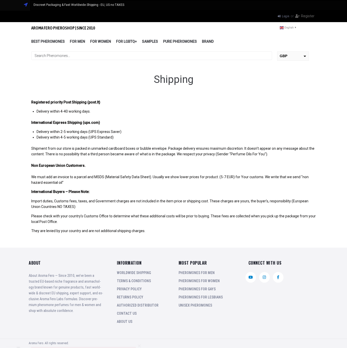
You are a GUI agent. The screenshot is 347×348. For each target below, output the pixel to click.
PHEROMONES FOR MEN (197, 273)
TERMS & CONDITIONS (134, 281)
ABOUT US (124, 322)
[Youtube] (250, 277)
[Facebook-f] (278, 277)
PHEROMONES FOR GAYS (197, 289)
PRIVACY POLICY (129, 289)
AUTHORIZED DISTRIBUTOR (138, 305)
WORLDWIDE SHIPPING (134, 273)
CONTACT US (127, 313)
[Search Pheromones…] (151, 55)
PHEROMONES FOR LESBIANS (201, 297)
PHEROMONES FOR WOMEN (199, 281)
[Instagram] (264, 277)
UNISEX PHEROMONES (195, 305)
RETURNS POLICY (130, 297)
